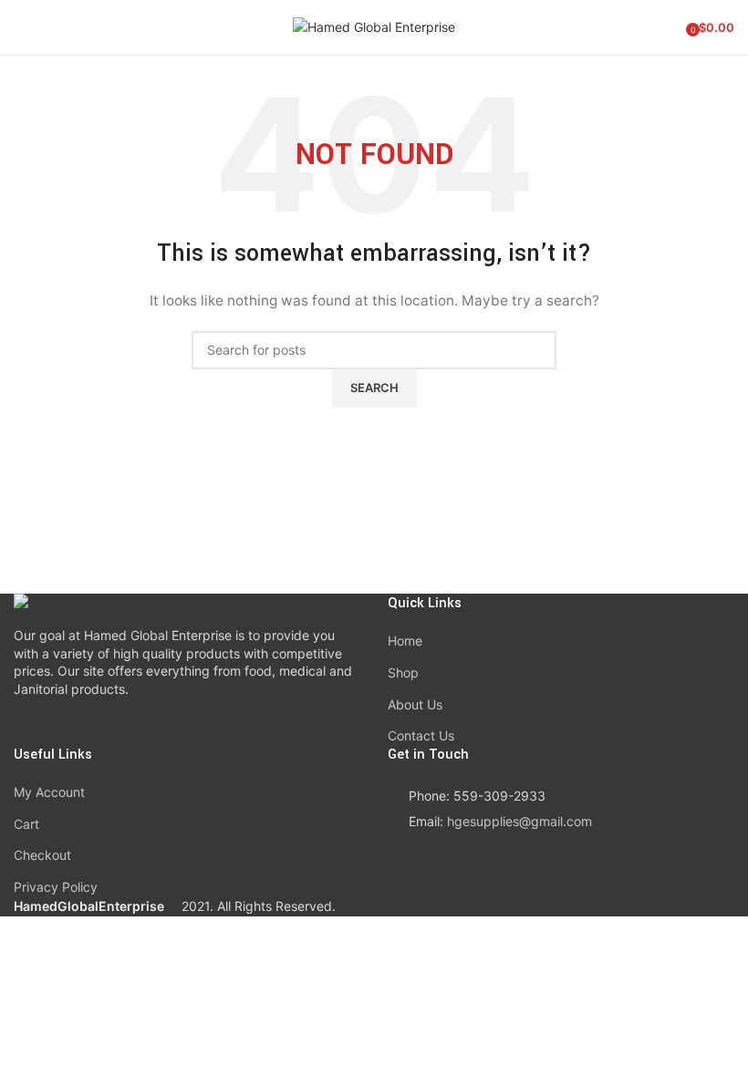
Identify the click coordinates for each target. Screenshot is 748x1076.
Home (405, 640)
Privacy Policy (56, 887)
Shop (403, 672)
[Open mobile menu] (21, 27)
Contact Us (421, 735)
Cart (26, 824)
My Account (49, 792)
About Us (415, 704)
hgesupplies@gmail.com (519, 821)
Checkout (42, 855)
